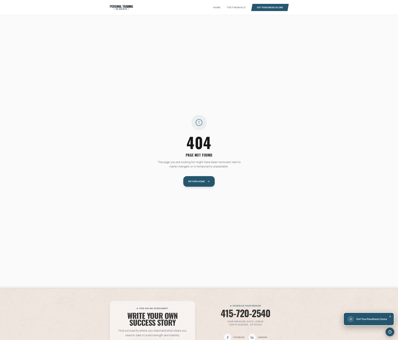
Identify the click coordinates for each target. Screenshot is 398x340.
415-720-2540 (245, 313)
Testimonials (236, 7)
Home (217, 7)
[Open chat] (390, 332)
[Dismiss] (390, 316)
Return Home (196, 181)
